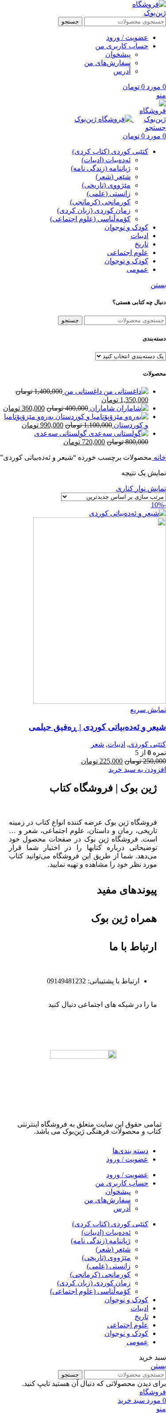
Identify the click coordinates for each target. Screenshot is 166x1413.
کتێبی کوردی (147, 744)
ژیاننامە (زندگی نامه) (101, 168)
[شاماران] (131, 408)
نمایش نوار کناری (141, 488)
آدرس (122, 71)
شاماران (101, 408)
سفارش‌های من (107, 63)
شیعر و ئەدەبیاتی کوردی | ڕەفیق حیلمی (97, 727)
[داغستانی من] (125, 391)
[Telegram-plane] (146, 1028)
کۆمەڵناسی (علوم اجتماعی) (90, 219)
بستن (158, 285)
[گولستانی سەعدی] (117, 433)
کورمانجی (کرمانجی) (100, 202)
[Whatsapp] (122, 1028)
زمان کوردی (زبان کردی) (94, 210)
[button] (137, 769)
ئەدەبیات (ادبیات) (106, 160)
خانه (159, 457)
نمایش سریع (148, 709)
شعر (97, 744)
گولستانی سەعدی (60, 433)
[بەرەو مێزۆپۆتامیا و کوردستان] (101, 416)
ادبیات (116, 744)
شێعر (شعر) (113, 176)
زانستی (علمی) (109, 193)
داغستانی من (82, 391)
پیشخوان (118, 54)
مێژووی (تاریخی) (106, 185)
